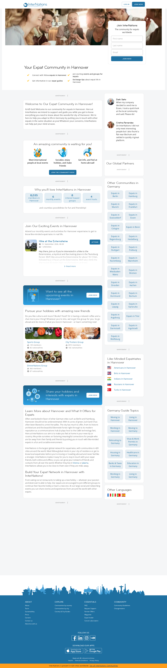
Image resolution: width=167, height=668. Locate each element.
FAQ (85, 605)
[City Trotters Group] (83, 338)
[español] (123, 495)
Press (27, 615)
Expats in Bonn (133, 227)
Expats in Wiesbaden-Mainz (115, 271)
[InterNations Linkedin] (80, 638)
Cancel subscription (91, 621)
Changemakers (119, 608)
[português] (119, 495)
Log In (126, 4)
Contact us (29, 621)
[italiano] (114, 495)
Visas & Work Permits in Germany (133, 441)
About (27, 605)
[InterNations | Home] (34, 5)
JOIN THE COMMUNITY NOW (62, 172)
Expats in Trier (132, 316)
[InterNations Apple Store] (74, 650)
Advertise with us (31, 624)
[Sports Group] (44, 338)
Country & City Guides (62, 612)
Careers (28, 618)
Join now (126, 59)
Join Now (138, 4)
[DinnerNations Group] (44, 362)
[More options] (67, 95)
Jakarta (85, 463)
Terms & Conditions (81, 660)
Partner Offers (89, 612)
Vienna (76, 463)
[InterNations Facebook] (74, 638)
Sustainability (29, 612)
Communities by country (63, 605)
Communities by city (62, 608)
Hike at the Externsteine (53, 241)
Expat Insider (89, 618)
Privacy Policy (94, 660)
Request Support (90, 608)
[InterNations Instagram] (86, 638)
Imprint (70, 660)
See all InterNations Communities (104, 666)
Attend (95, 242)
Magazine (87, 615)
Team (27, 608)
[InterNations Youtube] (92, 638)
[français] (109, 495)
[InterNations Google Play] (93, 650)
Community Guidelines (122, 605)
